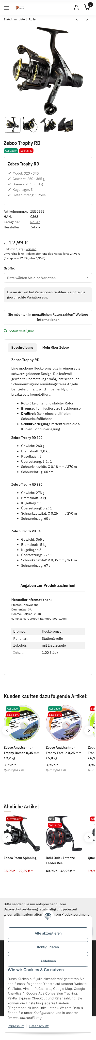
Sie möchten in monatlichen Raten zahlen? (48, 317)
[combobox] (48, 278)
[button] (76, 7)
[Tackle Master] (19, 7)
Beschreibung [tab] (22, 347)
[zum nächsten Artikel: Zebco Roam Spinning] (87, 20)
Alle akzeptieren (48, 933)
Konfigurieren (48, 947)
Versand (31, 249)
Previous (7, 730)
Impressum (16, 1026)
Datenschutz (39, 1026)
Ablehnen (48, 961)
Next (89, 730)
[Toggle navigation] (6, 7)
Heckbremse (52, 631)
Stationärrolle (52, 638)
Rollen (35, 222)
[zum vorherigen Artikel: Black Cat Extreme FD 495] (77, 20)
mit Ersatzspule (54, 645)
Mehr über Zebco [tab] (55, 347)
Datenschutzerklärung (21, 909)
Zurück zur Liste (14, 19)
